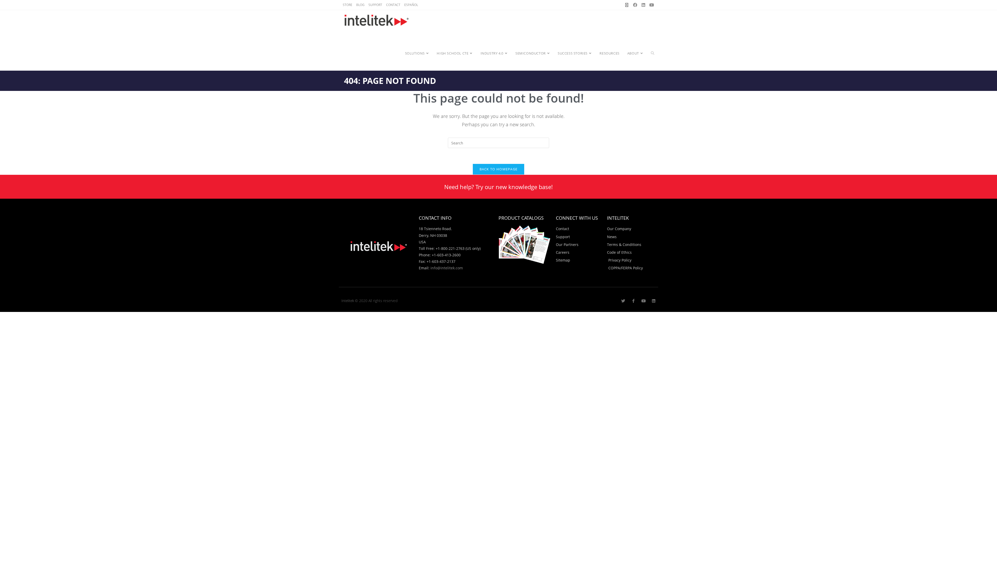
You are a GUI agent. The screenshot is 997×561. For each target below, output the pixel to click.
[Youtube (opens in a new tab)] (651, 5)
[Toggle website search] (652, 53)
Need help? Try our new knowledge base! (498, 187)
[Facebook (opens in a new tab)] (635, 5)
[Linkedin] (654, 301)
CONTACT (393, 5)
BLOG (360, 5)
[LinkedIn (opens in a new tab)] (643, 5)
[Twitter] (623, 301)
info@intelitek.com (446, 267)
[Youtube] (643, 301)
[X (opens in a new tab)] (627, 5)
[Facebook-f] (633, 301)
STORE (347, 5)
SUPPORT (375, 5)
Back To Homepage (499, 169)
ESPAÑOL (411, 5)
